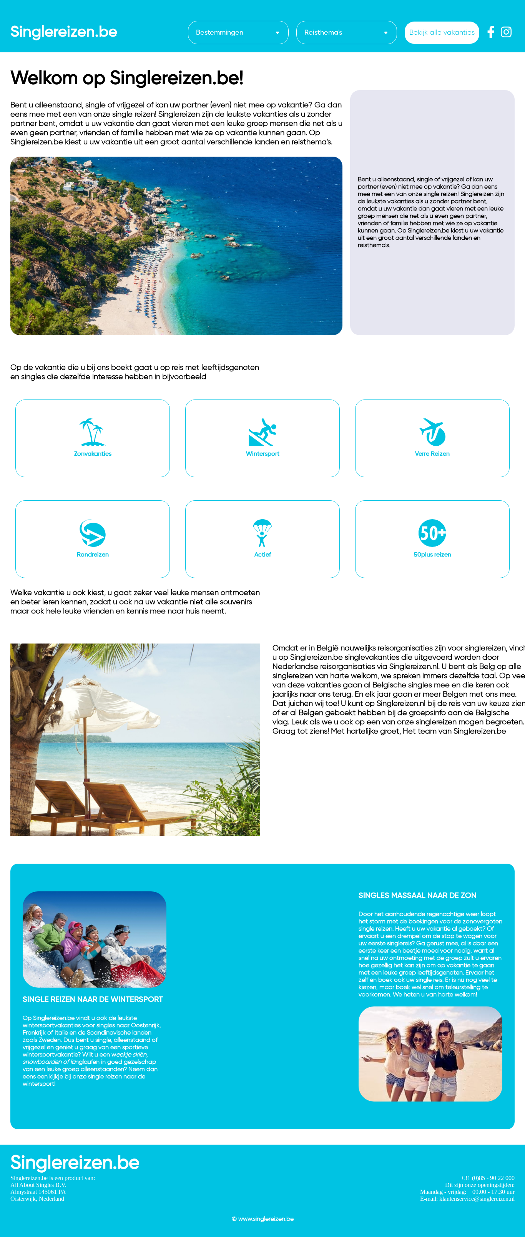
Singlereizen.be (63, 32)
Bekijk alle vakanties (442, 32)
